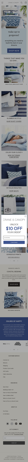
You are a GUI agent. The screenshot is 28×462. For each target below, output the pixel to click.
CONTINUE (14, 242)
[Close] (25, 216)
